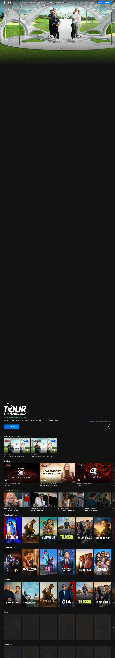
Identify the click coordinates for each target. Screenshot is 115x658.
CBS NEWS (23, 2)
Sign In (92, 2)
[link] (104, 2)
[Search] (67, 2)
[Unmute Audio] (109, 426)
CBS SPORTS (33, 2)
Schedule (49, 2)
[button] (21, 476)
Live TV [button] (41, 2)
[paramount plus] (7, 2)
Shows (15, 2)
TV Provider (59, 2)
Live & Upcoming (23, 436)
